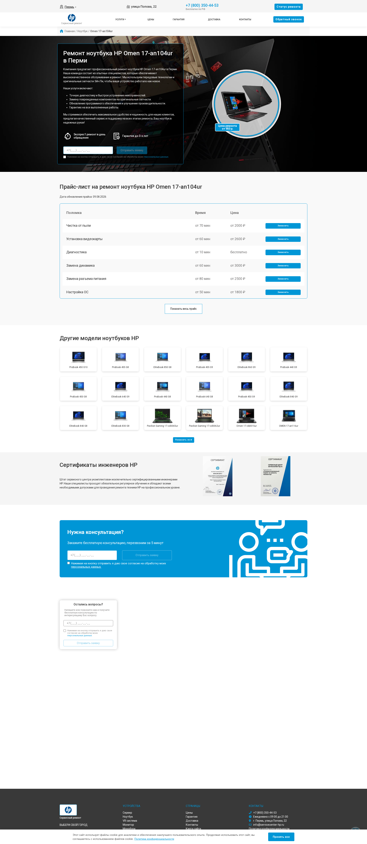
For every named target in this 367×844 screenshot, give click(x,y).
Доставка (214, 19)
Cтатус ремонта (289, 6)
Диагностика (76, 252)
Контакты (245, 19)
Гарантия (178, 19)
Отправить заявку (131, 150)
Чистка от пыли (78, 225)
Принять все (281, 836)
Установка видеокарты (84, 239)
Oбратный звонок (288, 19)
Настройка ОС (77, 292)
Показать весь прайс (183, 308)
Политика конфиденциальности (154, 838)
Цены (151, 19)
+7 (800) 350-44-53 (202, 5)
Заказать (283, 225)
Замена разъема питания (86, 279)
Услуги (119, 19)
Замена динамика (80, 265)
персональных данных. (156, 157)
